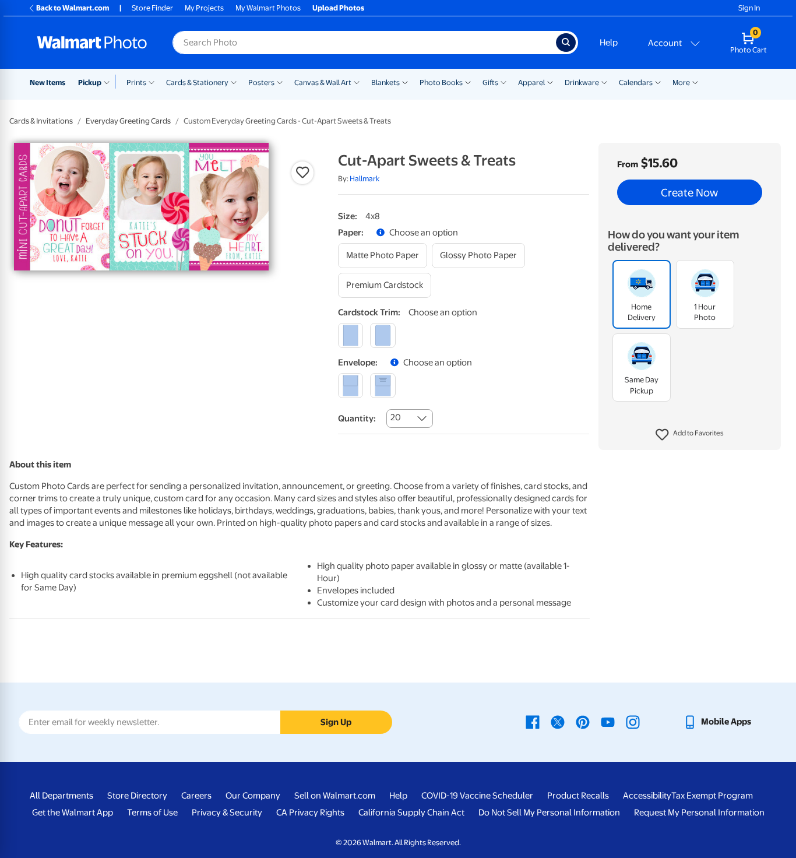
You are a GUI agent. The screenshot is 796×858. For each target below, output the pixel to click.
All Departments (61, 795)
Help (609, 42)
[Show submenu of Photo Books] (467, 82)
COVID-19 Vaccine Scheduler (477, 795)
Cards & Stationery (197, 82)
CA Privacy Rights (310, 812)
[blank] (350, 385)
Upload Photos (338, 7)
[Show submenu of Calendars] (657, 82)
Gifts (490, 82)
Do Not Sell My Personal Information (549, 812)
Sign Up (335, 722)
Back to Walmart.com (72, 7)
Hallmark (364, 178)
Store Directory (137, 795)
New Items (47, 82)
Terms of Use (152, 812)
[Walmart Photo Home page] (92, 42)
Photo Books (441, 82)
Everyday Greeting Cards (128, 121)
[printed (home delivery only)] (382, 385)
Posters (261, 82)
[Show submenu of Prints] (151, 82)
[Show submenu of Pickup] (109, 82)
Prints (136, 82)
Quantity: (357, 418)
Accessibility (647, 795)
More (681, 82)
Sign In (749, 7)
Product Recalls (578, 795)
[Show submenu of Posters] (279, 82)
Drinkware (582, 82)
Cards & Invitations (41, 121)
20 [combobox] (395, 417)
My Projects (204, 7)
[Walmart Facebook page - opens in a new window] (533, 721)
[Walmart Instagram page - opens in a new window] (633, 721)
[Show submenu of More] (695, 82)
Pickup (89, 82)
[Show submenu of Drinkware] (604, 82)
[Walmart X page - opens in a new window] (558, 721)
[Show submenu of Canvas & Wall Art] (356, 82)
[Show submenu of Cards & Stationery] (233, 82)
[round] (382, 335)
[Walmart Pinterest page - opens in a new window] (583, 721)
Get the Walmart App (72, 812)
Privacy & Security (227, 812)
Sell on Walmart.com (334, 795)
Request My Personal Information (699, 812)
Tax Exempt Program (712, 795)
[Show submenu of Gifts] (503, 82)
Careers (196, 795)
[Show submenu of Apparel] (550, 82)
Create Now (689, 192)
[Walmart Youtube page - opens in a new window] (608, 721)
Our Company (253, 795)
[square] (350, 335)
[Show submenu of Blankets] (404, 82)
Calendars (636, 82)
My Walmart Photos (268, 7)
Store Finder (152, 7)
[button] (690, 435)
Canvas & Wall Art (322, 82)
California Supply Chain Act (411, 812)
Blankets (385, 82)
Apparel (531, 82)
